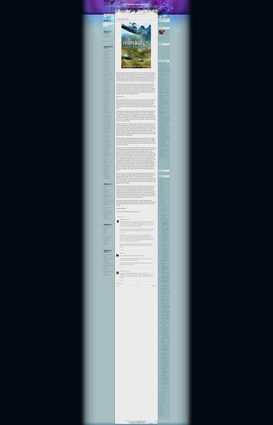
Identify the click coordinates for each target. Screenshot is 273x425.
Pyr (104, 206)
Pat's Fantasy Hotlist (136, 4)
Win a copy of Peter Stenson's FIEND (164, 315)
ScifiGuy (161, 115)
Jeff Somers (106, 155)
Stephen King (106, 107)
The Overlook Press (107, 214)
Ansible (105, 230)
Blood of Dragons (164, 263)
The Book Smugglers (163, 131)
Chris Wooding (107, 176)
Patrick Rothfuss (107, 141)
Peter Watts (106, 167)
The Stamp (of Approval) (164, 150)
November (163, 206)
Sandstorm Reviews (163, 112)
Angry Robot (106, 186)
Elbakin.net (106, 270)
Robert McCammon (107, 117)
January (162, 400)
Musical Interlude (164, 218)
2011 (161, 404)
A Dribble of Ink (162, 63)
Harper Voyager (107, 194)
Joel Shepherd (106, 151)
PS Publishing (106, 204)
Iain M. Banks (106, 58)
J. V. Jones (106, 100)
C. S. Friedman (106, 87)
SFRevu (105, 241)
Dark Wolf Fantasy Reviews (164, 70)
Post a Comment (119, 283)
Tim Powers (106, 134)
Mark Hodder (106, 97)
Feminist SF (161, 85)
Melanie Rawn (106, 138)
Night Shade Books (107, 196)
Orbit (105, 198)
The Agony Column (163, 128)
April (162, 394)
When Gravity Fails (163, 157)
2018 (161, 193)
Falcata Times (162, 77)
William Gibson (107, 91)
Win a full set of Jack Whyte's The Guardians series (165, 250)
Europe (137, 211)
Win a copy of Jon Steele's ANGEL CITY (164, 384)
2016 (161, 197)
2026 (161, 178)
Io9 (104, 235)
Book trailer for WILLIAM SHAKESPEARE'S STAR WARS (165, 371)
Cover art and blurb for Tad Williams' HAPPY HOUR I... (165, 293)
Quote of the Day (164, 220)
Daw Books (106, 191)
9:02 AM (121, 280)
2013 (161, 202)
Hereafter (162, 340)
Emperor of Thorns (164, 232)
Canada (131, 211)
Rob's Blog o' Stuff (163, 110)
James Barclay (106, 60)
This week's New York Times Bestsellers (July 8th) (165, 319)
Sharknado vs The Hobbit (164, 297)
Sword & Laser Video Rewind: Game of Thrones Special (165, 379)
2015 (161, 199)
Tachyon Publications (108, 212)
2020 (161, 189)
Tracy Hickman (107, 94)
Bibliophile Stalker (163, 68)
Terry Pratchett (106, 136)
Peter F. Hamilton (107, 92)
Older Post (154, 285)
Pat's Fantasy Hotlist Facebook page (107, 36)
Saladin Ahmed (107, 55)
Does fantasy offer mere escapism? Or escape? (165, 311)
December (163, 204)
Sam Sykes (106, 160)
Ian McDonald (106, 118)
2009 (161, 408)
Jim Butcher (106, 68)
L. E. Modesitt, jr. (107, 121)
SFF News (105, 233)
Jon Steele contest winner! (164, 260)
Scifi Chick (161, 114)
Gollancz (105, 193)
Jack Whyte (106, 175)
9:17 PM (121, 267)
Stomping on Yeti (162, 127)
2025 (161, 180)
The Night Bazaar (162, 143)
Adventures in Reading (163, 66)
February (163, 398)
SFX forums (106, 268)
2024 (161, 182)
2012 (161, 402)
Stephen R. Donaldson (108, 74)
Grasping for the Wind (163, 95)
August (162, 211)
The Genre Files (162, 135)
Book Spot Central (107, 264)
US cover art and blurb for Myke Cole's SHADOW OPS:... (165, 328)
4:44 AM (121, 249)
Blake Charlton (107, 71)
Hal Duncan (106, 76)
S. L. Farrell (106, 83)
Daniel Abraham (107, 53)
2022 (161, 186)
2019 (161, 191)
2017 (161, 195)
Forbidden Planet (162, 87)
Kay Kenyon (106, 105)
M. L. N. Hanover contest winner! (164, 388)
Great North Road (122, 19)
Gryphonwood (106, 243)
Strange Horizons (107, 240)
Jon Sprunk (106, 157)
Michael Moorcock (107, 123)
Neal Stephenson (107, 159)
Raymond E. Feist (107, 84)
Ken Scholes (106, 147)
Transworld (106, 217)
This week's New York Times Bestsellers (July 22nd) (165, 246)
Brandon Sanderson (107, 144)
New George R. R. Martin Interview (164, 254)
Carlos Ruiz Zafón (107, 178)
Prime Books (106, 202)
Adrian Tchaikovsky (108, 162)
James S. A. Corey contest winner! (164, 375)
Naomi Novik (106, 129)
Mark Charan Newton (108, 128)
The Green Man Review (164, 136)
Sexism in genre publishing (164, 324)
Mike (121, 253)
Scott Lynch (106, 113)
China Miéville (107, 120)
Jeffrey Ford (106, 86)
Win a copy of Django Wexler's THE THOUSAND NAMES (165, 304)
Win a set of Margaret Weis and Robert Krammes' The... (165, 229)
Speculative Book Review (164, 117)
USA (135, 211)
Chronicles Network (107, 237)
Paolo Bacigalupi (107, 57)
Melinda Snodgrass (107, 154)
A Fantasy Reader (162, 65)
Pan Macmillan (107, 199)
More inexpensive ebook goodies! (164, 238)
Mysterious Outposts (163, 100)
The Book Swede (162, 133)
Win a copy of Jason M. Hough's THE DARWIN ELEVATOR (165, 277)
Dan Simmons (106, 152)
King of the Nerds (162, 98)
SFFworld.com (106, 257)
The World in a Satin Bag (164, 154)
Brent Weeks (106, 168)
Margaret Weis (106, 170)
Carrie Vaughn (106, 165)
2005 (161, 415)
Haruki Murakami (107, 126)
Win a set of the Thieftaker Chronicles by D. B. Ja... (165, 358)
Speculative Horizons (163, 122)
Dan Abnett (106, 52)
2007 (161, 411)
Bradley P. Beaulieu (107, 62)
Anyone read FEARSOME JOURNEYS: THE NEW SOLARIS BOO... (165, 267)
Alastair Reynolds (107, 139)
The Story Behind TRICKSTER (164, 235)
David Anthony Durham (108, 78)
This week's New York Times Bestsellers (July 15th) (165, 282)
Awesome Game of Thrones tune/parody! (165, 335)
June (162, 391)
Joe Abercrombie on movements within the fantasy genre (165, 365)
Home (136, 285)
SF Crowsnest (106, 238)
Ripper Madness (123, 219)
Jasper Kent (106, 104)
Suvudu (105, 245)
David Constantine (107, 73)
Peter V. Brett (106, 63)
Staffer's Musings (162, 125)
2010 (161, 406)
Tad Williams (106, 173)
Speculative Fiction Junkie (164, 119)
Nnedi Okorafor (107, 131)
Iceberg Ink (161, 96)
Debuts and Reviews (163, 74)
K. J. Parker (106, 133)
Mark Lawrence (107, 110)
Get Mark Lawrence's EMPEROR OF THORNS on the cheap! (165, 224)
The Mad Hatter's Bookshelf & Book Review (164, 139)
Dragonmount (106, 262)
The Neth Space (162, 141)
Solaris (105, 209)
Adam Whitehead (124, 271)
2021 (161, 188)
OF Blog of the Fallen (163, 101)
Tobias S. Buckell (107, 66)
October (162, 208)
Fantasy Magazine (163, 84)
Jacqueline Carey (107, 70)
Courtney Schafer (107, 146)
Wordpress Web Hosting (133, 422)
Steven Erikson (107, 81)
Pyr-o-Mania (161, 106)
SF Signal (105, 228)
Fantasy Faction (162, 81)
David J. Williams (107, 172)
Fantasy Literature (162, 82)
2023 (161, 184)
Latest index (161, 23)
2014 (161, 201)
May (162, 392)
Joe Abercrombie (107, 50)
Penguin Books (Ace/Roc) (109, 201)
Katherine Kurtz (107, 109)
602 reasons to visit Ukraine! (164, 241)
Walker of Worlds (162, 155)
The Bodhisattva (162, 130)
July (162, 213)
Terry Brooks (106, 65)
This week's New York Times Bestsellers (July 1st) (165, 350)
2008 (161, 410)
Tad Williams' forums (108, 274)
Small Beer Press (107, 207)
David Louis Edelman (108, 79)
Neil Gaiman (106, 89)
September (163, 210)
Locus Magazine (107, 227)
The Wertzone (162, 152)
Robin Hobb (106, 96)
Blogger (145, 421)
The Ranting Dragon (163, 144)
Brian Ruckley (106, 142)
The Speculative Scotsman (164, 149)
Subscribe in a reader (107, 41)
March (162, 396)
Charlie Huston (107, 99)
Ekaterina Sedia (107, 149)
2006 (161, 413)
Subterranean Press (107, 211)
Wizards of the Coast (108, 219)
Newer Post (118, 285)
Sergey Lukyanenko (107, 112)
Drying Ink (161, 76)
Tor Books (106, 215)
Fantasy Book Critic (163, 79)
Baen (105, 188)
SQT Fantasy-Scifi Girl (163, 123)
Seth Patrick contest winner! (164, 273)
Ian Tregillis (106, 164)
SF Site (105, 232)
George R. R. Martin (107, 115)
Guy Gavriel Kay (107, 102)
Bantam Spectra (107, 190)
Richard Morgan (107, 125)
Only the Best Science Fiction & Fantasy (163, 104)
